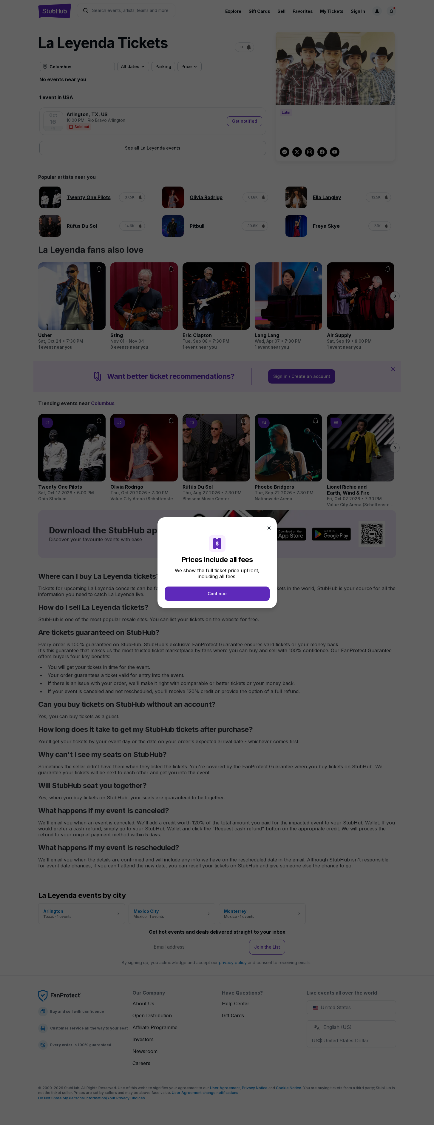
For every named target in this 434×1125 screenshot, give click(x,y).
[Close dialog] (269, 528)
